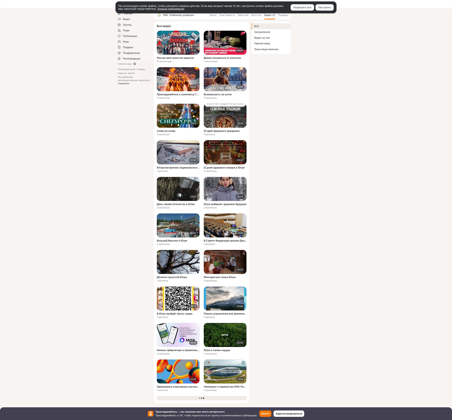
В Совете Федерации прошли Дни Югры (225, 240)
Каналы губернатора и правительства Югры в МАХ (178, 350)
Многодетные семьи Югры (220, 277)
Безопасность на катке (218, 94)
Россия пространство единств (175, 57)
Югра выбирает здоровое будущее (225, 204)
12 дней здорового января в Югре (224, 167)
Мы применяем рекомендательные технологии (134, 80)
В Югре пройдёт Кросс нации (174, 313)
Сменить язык (125, 63)
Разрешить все (302, 7)
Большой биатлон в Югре (172, 240)
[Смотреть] (178, 43)
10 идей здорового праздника (222, 130)
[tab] (212, 15)
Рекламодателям (126, 69)
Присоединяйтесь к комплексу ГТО (178, 94)
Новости (122, 73)
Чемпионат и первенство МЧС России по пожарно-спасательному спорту (225, 386)
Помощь (141, 69)
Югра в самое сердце (217, 350)
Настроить (324, 7)
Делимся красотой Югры (172, 277)
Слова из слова (166, 130)
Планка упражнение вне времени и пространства (225, 313)
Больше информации (170, 9)
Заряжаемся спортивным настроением (178, 386)
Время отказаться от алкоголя (222, 57)
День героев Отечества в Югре (176, 204)
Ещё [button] (130, 73)
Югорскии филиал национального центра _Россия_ (178, 167)
